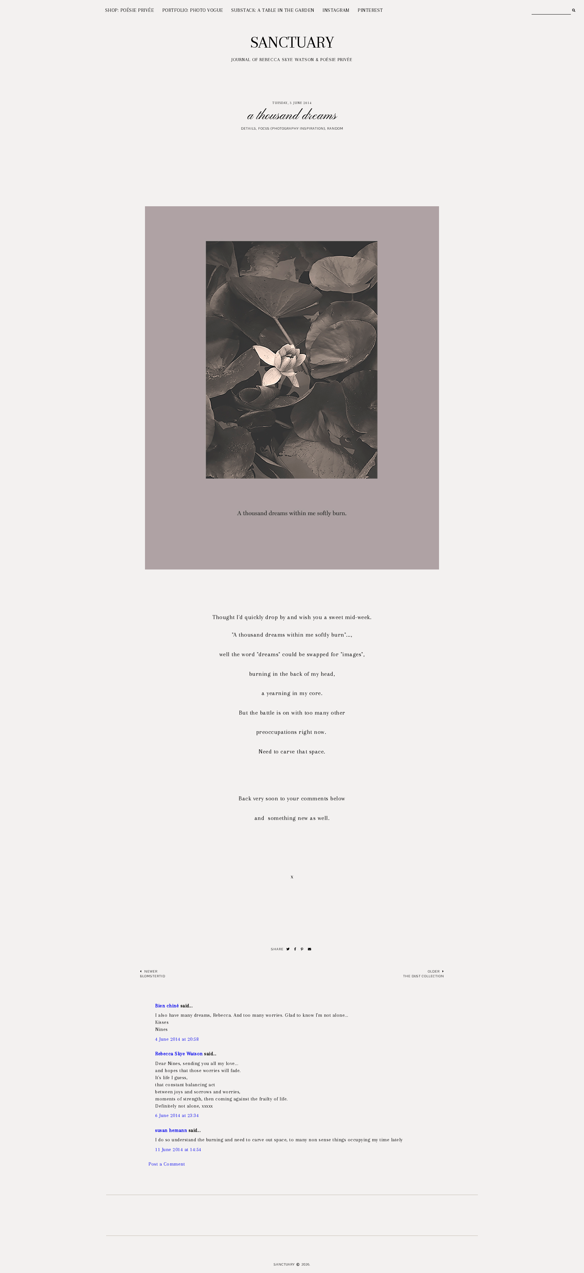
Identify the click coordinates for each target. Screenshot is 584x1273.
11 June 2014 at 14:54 (178, 1149)
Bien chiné (167, 1005)
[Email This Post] (310, 949)
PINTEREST (370, 10)
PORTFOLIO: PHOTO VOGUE (192, 10)
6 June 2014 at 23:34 (177, 1115)
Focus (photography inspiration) (291, 128)
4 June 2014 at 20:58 (177, 1039)
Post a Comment (166, 1164)
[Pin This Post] (302, 949)
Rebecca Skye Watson (179, 1053)
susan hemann (171, 1130)
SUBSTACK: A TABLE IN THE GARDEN (272, 10)
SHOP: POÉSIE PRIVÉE (129, 10)
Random (335, 128)
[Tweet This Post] (288, 949)
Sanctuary (292, 42)
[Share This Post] (295, 949)
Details (248, 128)
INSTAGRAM (335, 10)
